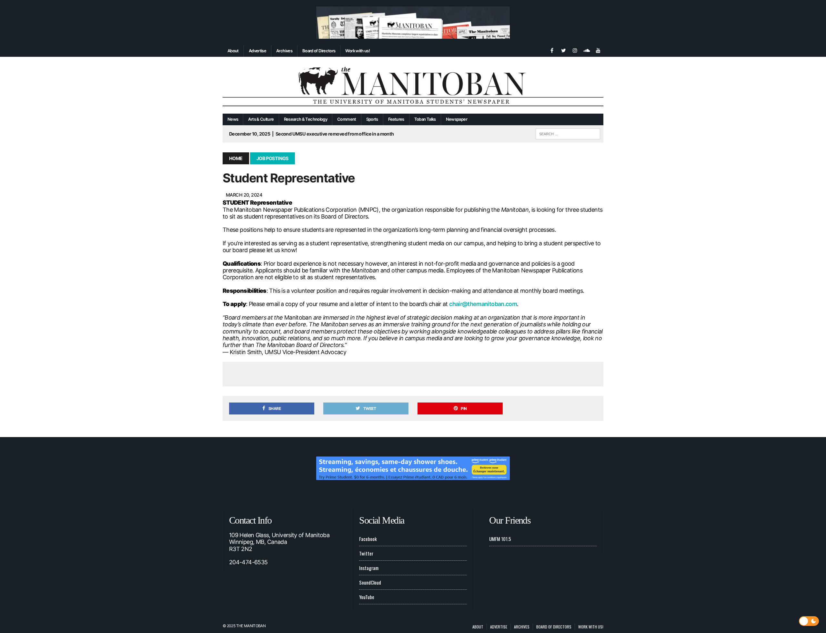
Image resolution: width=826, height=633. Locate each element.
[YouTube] (598, 50)
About (233, 50)
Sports (372, 119)
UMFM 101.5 (500, 538)
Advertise (257, 50)
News (232, 119)
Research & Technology (305, 119)
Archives (284, 50)
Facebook (368, 538)
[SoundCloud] (586, 50)
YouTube (366, 596)
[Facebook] (552, 50)
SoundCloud (370, 582)
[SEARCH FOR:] (568, 133)
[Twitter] (563, 50)
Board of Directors (318, 50)
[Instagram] (575, 50)
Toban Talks (425, 119)
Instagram (368, 567)
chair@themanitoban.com (483, 304)
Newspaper (456, 119)
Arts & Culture (261, 119)
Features (396, 119)
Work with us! (357, 50)
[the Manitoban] (413, 85)
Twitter (366, 553)
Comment (346, 119)
